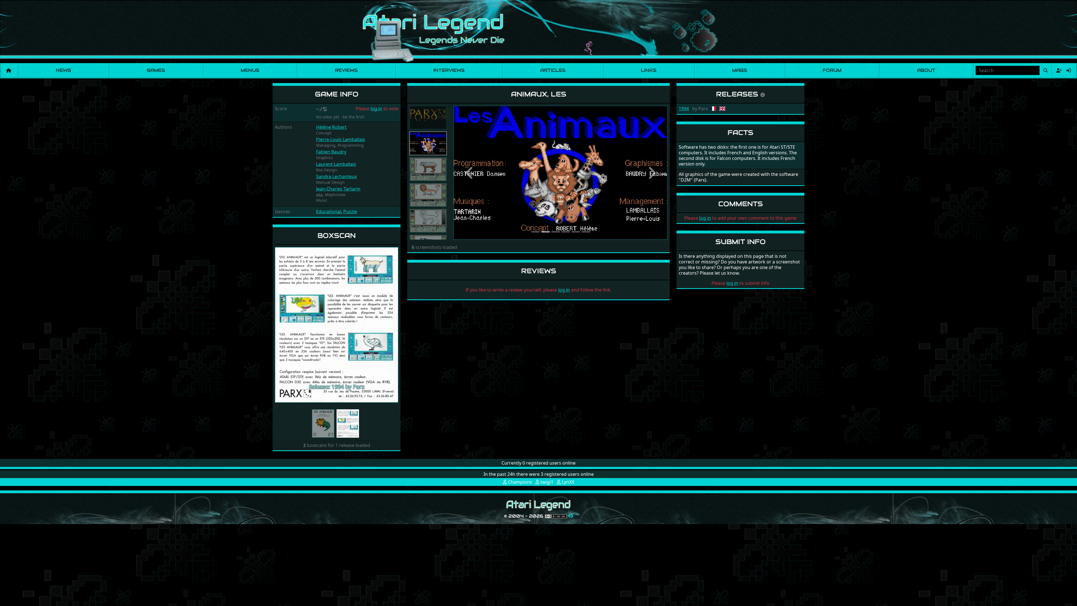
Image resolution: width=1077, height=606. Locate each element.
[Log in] (1068, 70)
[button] (284, 325)
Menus (250, 70)
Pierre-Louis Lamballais (340, 139)
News (63, 70)
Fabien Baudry (331, 152)
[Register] (1058, 70)
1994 (684, 108)
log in (376, 108)
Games (156, 70)
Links (648, 70)
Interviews (448, 70)
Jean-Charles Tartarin (338, 189)
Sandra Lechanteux (336, 176)
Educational (328, 211)
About (926, 70)
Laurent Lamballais (336, 164)
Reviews (346, 70)
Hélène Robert (331, 127)
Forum (832, 70)
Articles (552, 70)
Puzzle (350, 211)
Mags (739, 70)
